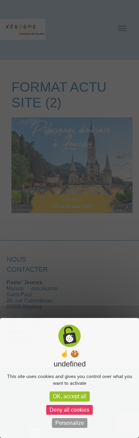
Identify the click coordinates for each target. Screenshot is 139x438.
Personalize (69, 423)
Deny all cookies (69, 410)
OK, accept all (69, 396)
